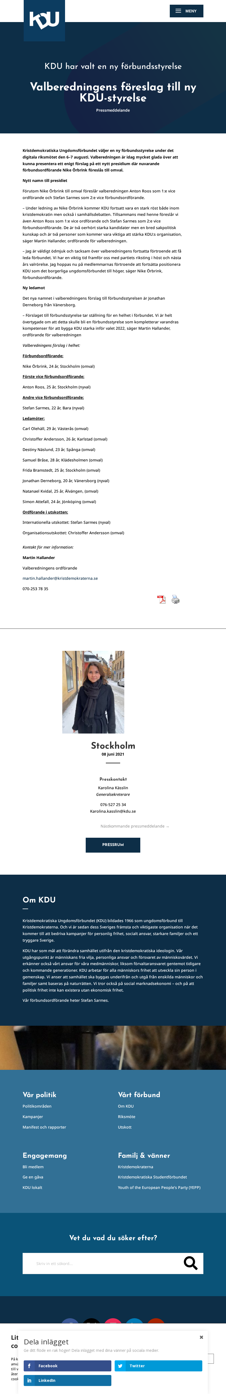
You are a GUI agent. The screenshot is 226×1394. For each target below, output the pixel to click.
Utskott (124, 1127)
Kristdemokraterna (135, 1166)
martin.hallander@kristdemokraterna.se (60, 578)
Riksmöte (126, 1116)
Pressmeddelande (113, 110)
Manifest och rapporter (44, 1127)
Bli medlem (33, 1166)
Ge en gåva (33, 1177)
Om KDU (126, 1106)
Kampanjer (33, 1116)
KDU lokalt (32, 1187)
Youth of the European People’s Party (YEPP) (159, 1187)
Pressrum (113, 845)
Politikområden (37, 1106)
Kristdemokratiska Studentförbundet (152, 1177)
